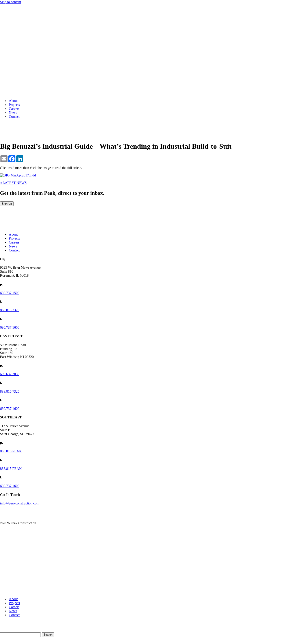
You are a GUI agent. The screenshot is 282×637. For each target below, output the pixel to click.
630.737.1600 (9, 327)
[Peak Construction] (11, 93)
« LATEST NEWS (13, 183)
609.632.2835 (9, 374)
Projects (14, 105)
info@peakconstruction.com (19, 503)
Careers (14, 109)
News (13, 112)
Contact (14, 116)
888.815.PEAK (11, 451)
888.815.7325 (9, 310)
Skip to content (10, 2)
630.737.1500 (9, 293)
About (13, 101)
